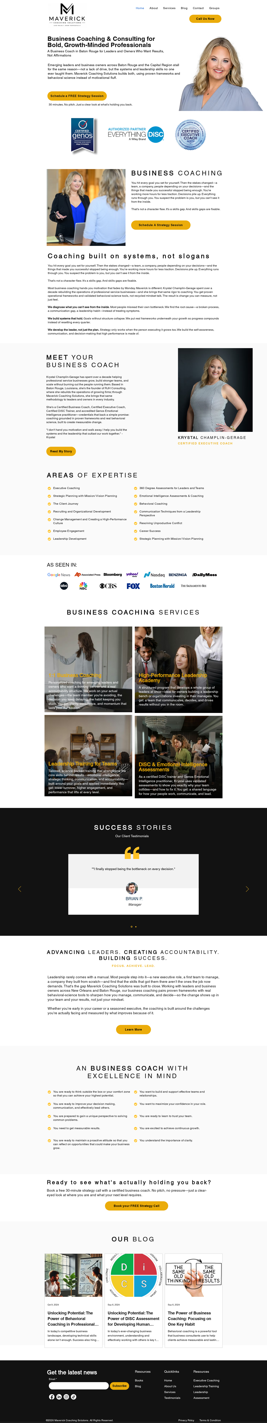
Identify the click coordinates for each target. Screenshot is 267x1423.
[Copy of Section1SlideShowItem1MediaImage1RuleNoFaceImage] (135, 927)
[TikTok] (73, 1397)
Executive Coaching (206, 1380)
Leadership (200, 1392)
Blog (138, 1386)
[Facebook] (51, 1397)
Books (139, 1380)
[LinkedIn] (59, 1397)
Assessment (201, 1398)
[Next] (247, 889)
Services (169, 1392)
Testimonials (172, 1398)
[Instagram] (66, 1397)
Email (53, 1379)
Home (168, 1380)
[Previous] (19, 889)
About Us (170, 1386)
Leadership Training (206, 1386)
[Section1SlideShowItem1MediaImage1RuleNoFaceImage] (131, 926)
